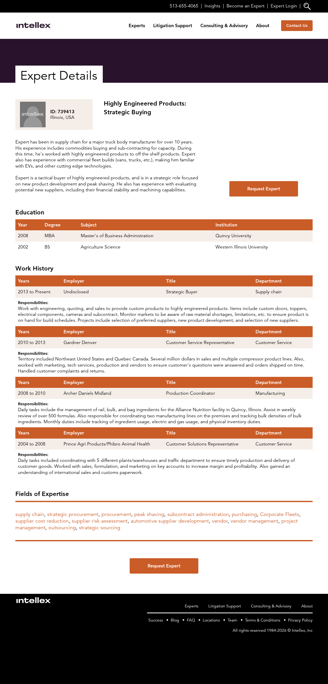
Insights (212, 6)
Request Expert (263, 189)
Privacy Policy (300, 620)
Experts (137, 25)
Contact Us (297, 25)
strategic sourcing (99, 527)
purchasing (244, 514)
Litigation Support (172, 25)
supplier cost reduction (42, 521)
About (262, 25)
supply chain (29, 514)
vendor (220, 521)
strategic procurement (72, 514)
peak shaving (149, 514)
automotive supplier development (170, 521)
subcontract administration (198, 514)
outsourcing (62, 527)
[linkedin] (309, 641)
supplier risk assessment (100, 521)
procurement (116, 514)
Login (284, 6)
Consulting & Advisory (224, 25)
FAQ (191, 620)
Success (155, 620)
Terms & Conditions (262, 620)
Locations (211, 620)
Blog (175, 620)
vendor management (254, 521)
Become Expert (245, 6)
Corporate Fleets (279, 514)
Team (232, 620)
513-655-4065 (184, 6)
